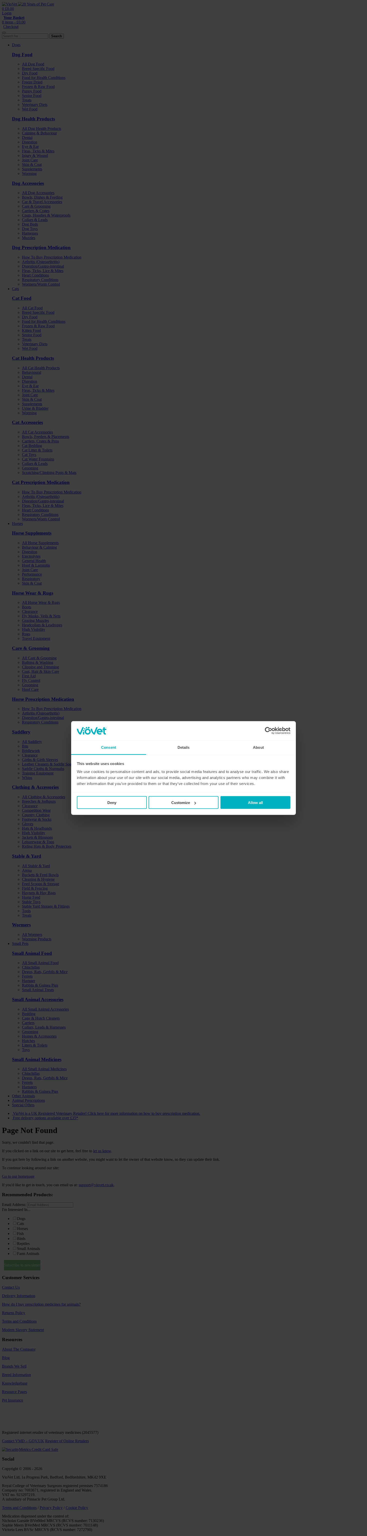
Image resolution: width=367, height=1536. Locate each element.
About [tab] (258, 747)
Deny (111, 802)
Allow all (255, 802)
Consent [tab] (108, 747)
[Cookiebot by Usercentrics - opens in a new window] (268, 731)
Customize (180, 802)
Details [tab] (184, 747)
